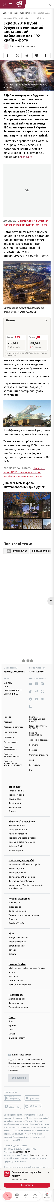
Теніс (11, 1029)
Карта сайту (34, 765)
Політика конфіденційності (12, 755)
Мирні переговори (18, 833)
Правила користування (10, 748)
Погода (12, 811)
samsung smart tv (33, 1106)
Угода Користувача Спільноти (38, 727)
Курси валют (15, 906)
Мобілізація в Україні (21, 860)
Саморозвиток (16, 980)
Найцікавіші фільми (18, 937)
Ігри (31, 770)
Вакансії (33, 750)
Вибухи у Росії (15, 846)
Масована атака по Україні (22, 842)
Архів (31, 760)
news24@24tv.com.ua (14, 671)
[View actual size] (39, 495)
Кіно (11, 933)
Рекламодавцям (11, 742)
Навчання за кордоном (20, 984)
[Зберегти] (46, 55)
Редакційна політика (13, 727)
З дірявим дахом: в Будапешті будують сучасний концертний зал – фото (26, 222)
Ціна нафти (14, 902)
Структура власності (38, 755)
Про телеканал (10, 732)
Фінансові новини (18, 911)
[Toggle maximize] (47, 495)
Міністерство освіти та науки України (27, 968)
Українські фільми (18, 941)
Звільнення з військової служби (24, 864)
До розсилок (19, 1078)
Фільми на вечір (17, 946)
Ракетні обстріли (17, 825)
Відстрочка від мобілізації (21, 881)
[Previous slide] (8, 507)
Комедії (12, 950)
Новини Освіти (17, 964)
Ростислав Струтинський (22, 46)
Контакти (33, 745)
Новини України (16, 794)
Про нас (7, 717)
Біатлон (12, 1033)
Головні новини (16, 790)
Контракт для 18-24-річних (22, 877)
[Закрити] (48, 1172)
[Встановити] (27, 1179)
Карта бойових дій (18, 829)
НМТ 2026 (13, 976)
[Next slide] (45, 507)
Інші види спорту (17, 1037)
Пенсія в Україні (16, 923)
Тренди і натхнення (18, 1007)
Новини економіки (19, 898)
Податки (13, 919)
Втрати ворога (16, 850)
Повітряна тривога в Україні (22, 838)
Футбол (12, 1025)
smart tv (12, 1106)
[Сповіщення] (50, 4)
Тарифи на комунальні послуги (24, 915)
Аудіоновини (15, 807)
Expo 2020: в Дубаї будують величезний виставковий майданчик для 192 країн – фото (42, 13)
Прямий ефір (15, 799)
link (30, 683)
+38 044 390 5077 (37, 671)
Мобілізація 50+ (16, 868)
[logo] (19, 4)
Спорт (12, 1017)
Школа (12, 972)
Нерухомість (16, 994)
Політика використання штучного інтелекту (13, 763)
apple (33, 1098)
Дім (5, 13)
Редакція (8, 722)
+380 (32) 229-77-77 (21, 1152)
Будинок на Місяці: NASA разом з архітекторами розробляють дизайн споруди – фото (24, 472)
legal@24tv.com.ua (38, 1155)
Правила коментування (35, 734)
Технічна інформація (38, 740)
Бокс (11, 1021)
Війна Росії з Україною (22, 821)
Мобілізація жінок (17, 872)
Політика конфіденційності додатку (37, 719)
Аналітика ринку (17, 999)
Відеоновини (15, 803)
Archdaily (25, 157)
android (12, 1098)
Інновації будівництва (20, 13)
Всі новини (15, 786)
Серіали (12, 954)
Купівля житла (16, 1003)
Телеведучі (9, 737)
